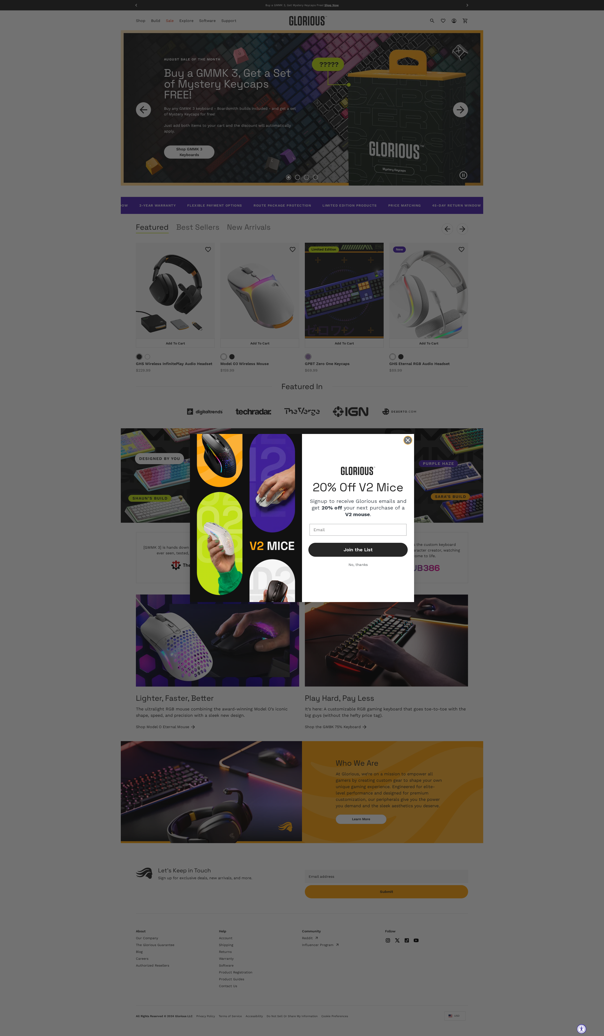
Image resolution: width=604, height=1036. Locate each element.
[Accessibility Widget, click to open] (581, 1029)
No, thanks (358, 564)
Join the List (358, 549)
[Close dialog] (407, 440)
